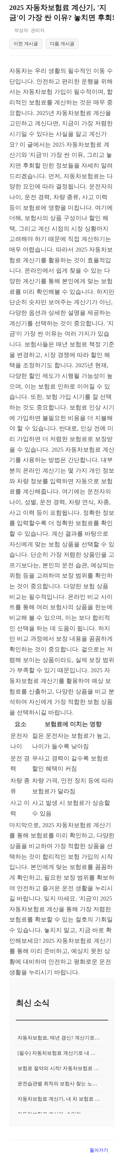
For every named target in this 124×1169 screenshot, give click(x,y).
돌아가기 (99, 1150)
